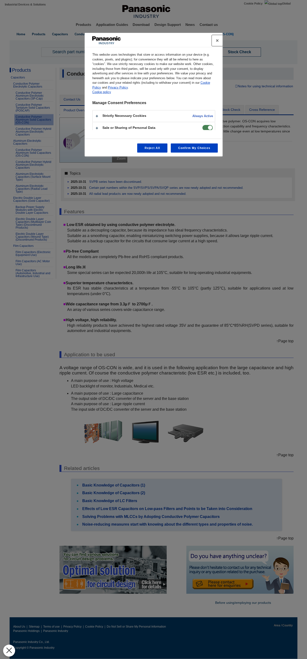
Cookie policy (101, 92)
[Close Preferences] (9, 651)
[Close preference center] (217, 40)
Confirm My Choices (194, 148)
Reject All (152, 148)
